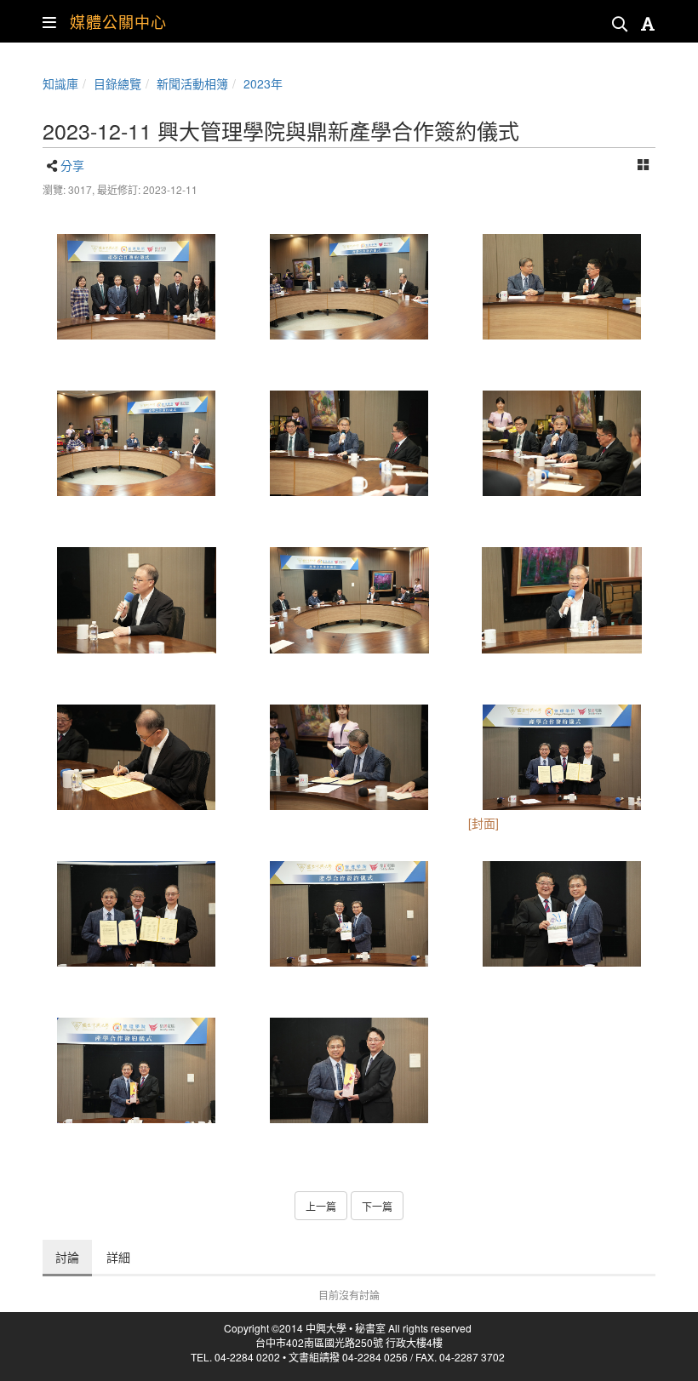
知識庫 (60, 83)
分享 (72, 165)
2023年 (263, 83)
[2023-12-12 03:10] (136, 287)
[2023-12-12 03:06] (136, 600)
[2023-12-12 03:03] (349, 443)
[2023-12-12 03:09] (136, 1070)
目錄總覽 (117, 83)
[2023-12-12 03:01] (349, 287)
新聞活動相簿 (192, 83)
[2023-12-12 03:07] (136, 757)
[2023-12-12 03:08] (561, 757)
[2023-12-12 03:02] (136, 443)
